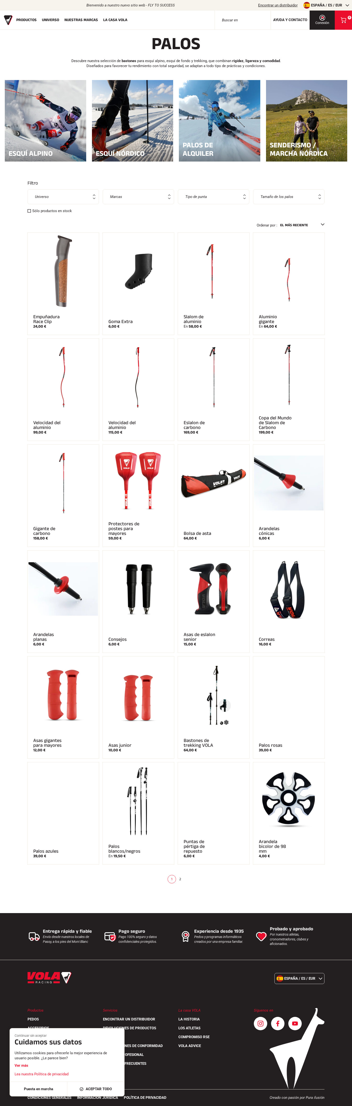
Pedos (33, 1019)
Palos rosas (270, 745)
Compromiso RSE (194, 1037)
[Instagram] (260, 1023)
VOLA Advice (189, 1046)
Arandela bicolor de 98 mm (272, 846)
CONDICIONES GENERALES (49, 1097)
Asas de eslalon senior (199, 637)
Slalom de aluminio (194, 319)
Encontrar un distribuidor (278, 5)
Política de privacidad (145, 1097)
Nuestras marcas (81, 20)
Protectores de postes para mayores (123, 528)
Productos (26, 20)
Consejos (117, 639)
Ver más (21, 1065)
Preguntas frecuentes (124, 1063)
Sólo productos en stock (52, 211)
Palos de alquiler (198, 149)
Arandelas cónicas (269, 531)
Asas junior (119, 745)
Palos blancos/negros (124, 849)
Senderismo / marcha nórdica (299, 149)
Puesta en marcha (38, 1089)
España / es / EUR (326, 5)
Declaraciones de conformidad (133, 1046)
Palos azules (45, 851)
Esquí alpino (31, 153)
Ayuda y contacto (290, 20)
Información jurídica (97, 1097)
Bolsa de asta (197, 533)
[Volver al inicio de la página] (342, 1100)
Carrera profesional (123, 1055)
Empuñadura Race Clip (46, 319)
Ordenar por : (267, 225)
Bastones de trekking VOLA (198, 743)
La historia (189, 1019)
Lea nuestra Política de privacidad (41, 1074)
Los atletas (189, 1028)
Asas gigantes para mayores (47, 743)
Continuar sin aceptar (31, 1035)
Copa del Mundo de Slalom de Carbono (275, 423)
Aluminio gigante (268, 319)
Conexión (322, 23)
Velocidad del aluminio (47, 425)
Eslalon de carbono (194, 425)
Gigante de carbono (44, 531)
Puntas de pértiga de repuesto (194, 846)
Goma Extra (120, 321)
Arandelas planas (43, 637)
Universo (50, 20)
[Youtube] (295, 1023)
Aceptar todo (99, 1089)
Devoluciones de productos (129, 1028)
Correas (267, 639)
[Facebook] (277, 1023)
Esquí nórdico (120, 153)
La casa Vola (115, 20)
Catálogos (113, 1037)
